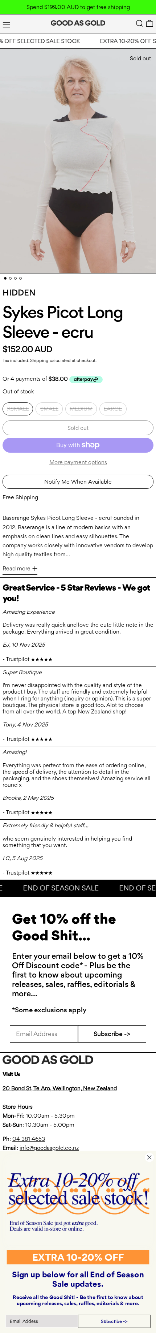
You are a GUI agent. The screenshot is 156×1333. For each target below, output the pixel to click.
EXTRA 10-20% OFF (78, 1257)
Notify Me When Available (78, 481)
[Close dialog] (149, 1157)
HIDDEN (19, 293)
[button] (139, 23)
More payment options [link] (78, 462)
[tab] (5, 278)
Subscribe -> (112, 1034)
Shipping (39, 360)
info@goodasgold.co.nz (49, 1147)
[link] (78, 1202)
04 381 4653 (28, 1138)
